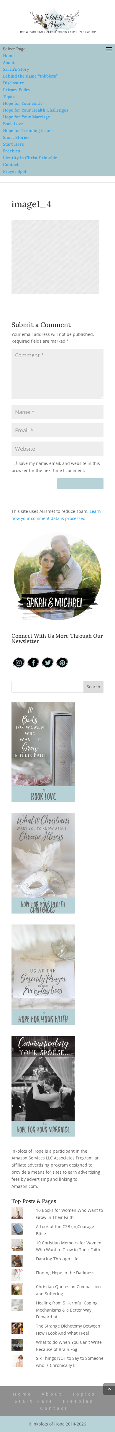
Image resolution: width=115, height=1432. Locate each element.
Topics (9, 96)
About (9, 62)
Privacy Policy (16, 89)
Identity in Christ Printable (30, 157)
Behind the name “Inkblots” (30, 76)
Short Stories (16, 137)
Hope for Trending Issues (28, 130)
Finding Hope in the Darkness (65, 1272)
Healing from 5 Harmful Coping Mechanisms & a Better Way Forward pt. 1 (67, 1310)
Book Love (13, 123)
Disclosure (13, 83)
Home (9, 55)
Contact (11, 164)
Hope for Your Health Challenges (35, 110)
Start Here (13, 144)
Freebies (11, 151)
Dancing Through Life (57, 1259)
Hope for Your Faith (22, 103)
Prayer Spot (15, 171)
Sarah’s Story (16, 69)
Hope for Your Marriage (26, 117)
